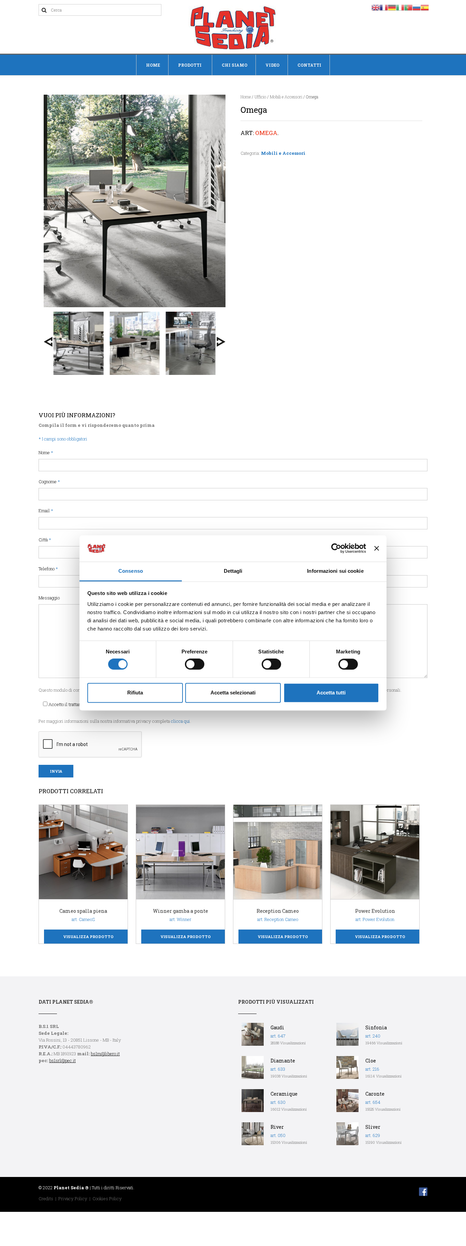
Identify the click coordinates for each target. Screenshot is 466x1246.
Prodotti (190, 65)
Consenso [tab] (130, 571)
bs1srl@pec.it (62, 1060)
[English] (376, 7)
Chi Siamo (234, 65)
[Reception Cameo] (278, 852)
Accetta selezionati (233, 692)
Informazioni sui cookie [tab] (335, 571)
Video (272, 65)
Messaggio (49, 598)
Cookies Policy (107, 1198)
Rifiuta (135, 692)
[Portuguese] (408, 7)
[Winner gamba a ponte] (181, 852)
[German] (392, 7)
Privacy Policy (72, 1198)
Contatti (309, 65)
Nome (46, 452)
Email (46, 510)
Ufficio (260, 96)
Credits (46, 1198)
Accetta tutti (331, 692)
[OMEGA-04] (191, 343)
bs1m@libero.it (105, 1054)
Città (45, 540)
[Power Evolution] (375, 852)
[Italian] (400, 7)
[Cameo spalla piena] (84, 852)
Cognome (49, 481)
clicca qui (180, 721)
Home (153, 65)
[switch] (194, 664)
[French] (384, 7)
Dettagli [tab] (233, 571)
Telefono (48, 569)
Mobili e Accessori (286, 96)
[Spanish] (425, 7)
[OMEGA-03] (134, 343)
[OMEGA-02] (78, 343)
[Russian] (416, 7)
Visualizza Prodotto (88, 936)
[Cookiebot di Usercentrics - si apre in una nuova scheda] (336, 548)
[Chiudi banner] (376, 548)
